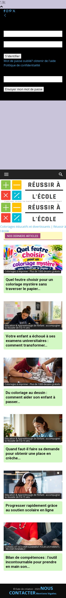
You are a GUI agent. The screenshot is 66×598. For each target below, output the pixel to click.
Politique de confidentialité (22, 65)
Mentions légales (46, 593)
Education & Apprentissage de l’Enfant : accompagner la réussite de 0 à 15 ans (32, 326)
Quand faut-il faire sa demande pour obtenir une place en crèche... (33, 453)
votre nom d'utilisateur (19, 39)
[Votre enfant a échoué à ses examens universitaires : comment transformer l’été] (33, 315)
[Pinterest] (10, 11)
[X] (14, 11)
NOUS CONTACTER (31, 590)
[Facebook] (5, 11)
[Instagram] (7, 11)
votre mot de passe (17, 51)
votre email (11, 84)
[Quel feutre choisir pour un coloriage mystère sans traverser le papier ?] (33, 259)
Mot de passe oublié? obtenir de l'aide (30, 61)
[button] (61, 174)
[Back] (5, 15)
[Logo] (33, 200)
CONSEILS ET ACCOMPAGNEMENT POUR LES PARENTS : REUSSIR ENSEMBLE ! (32, 548)
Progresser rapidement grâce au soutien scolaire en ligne (31, 507)
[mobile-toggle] (6, 174)
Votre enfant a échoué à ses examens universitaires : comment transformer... (30, 340)
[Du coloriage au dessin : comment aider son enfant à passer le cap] (33, 372)
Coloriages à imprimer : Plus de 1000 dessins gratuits (32, 271)
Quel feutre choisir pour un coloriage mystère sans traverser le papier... (29, 284)
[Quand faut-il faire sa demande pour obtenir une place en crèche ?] (33, 428)
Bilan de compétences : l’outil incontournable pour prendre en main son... (31, 562)
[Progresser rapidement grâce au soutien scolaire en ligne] (33, 485)
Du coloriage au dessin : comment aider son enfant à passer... (30, 397)
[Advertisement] (33, 135)
